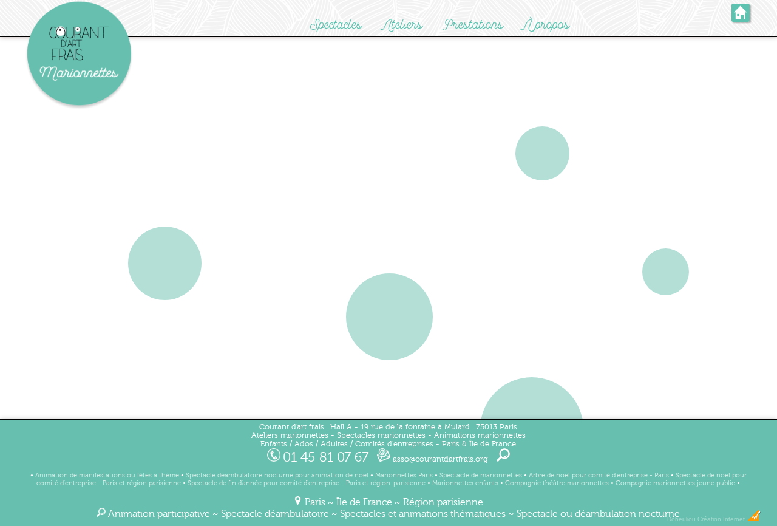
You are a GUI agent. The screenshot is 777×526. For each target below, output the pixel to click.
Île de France (364, 502)
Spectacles (336, 24)
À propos (546, 24)
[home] (740, 18)
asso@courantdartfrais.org (439, 459)
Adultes (334, 444)
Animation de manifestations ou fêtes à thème (107, 475)
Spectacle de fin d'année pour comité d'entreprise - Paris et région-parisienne (307, 483)
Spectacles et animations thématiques (423, 513)
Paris (315, 502)
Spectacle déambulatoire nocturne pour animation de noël (277, 475)
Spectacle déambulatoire (275, 513)
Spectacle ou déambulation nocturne (598, 513)
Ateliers (402, 24)
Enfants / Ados (286, 444)
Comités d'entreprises (394, 444)
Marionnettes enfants (465, 483)
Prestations (473, 24)
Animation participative (159, 513)
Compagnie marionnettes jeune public (675, 483)
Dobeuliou (681, 519)
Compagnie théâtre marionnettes (557, 483)
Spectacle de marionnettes (480, 475)
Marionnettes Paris (404, 475)
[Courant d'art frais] (79, 106)
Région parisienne (443, 502)
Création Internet (722, 519)
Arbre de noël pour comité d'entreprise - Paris (599, 475)
